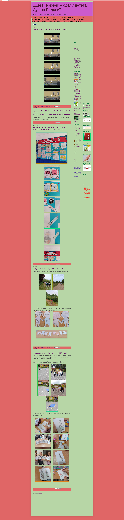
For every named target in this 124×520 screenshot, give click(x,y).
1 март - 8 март (77, 141)
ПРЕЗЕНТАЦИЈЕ (62, 19)
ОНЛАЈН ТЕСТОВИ (77, 61)
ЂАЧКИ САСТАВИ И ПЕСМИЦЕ (38, 19)
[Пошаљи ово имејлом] (55, 106)
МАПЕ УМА (75, 63)
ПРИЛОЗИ (82, 17)
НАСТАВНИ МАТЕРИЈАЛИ (76, 50)
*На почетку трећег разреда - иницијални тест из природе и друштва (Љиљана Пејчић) (77, 113)
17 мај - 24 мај (77, 126)
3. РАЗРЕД (59, 17)
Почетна (49, 492)
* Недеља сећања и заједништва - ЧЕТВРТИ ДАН (50, 353)
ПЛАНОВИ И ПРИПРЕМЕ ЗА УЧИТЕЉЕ (39, 21)
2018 (75, 158)
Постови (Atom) (40, 493)
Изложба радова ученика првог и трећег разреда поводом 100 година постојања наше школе (49, 128)
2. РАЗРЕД (54, 17)
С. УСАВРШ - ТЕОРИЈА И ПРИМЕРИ (79, 19)
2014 (75, 162)
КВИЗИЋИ (68, 19)
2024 (75, 151)
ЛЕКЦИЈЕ (75, 59)
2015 (75, 161)
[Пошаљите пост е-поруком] (54, 106)
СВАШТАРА (76, 62)
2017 (75, 159)
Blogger (66, 513)
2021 (75, 154)
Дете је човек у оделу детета (87, 106)
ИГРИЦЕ (47, 19)
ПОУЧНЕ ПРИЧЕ (54, 19)
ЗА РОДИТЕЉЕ (70, 17)
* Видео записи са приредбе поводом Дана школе (50, 29)
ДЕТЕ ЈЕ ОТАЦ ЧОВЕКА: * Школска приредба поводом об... (78, 131)
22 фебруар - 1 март (78, 142)
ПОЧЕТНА (34, 17)
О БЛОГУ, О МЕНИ (41, 17)
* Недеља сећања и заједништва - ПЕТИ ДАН (48, 269)
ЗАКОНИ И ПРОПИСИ (77, 67)
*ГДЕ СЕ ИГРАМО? (79, 98)
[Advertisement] (82, 34)
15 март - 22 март (77, 140)
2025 (75, 150)
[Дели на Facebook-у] (58, 106)
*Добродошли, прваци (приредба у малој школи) (77, 96)
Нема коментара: (51, 106)
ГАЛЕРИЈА (77, 17)
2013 (75, 163)
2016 (75, 160)
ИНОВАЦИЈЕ (78, 21)
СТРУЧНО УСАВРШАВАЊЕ (76, 58)
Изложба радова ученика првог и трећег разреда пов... (77, 134)
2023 (75, 152)
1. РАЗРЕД (48, 17)
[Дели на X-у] (57, 106)
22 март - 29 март (77, 139)
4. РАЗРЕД (64, 17)
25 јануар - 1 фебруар (78, 146)
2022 (75, 153)
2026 (75, 125)
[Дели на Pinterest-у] (59, 106)
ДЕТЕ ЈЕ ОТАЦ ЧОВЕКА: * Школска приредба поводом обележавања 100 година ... (51, 111)
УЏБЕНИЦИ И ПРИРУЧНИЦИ (54, 21)
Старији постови (68, 492)
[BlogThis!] (56, 106)
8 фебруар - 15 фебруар (77, 144)
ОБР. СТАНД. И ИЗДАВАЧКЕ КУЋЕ (68, 21)
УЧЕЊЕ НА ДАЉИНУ (77, 51)
